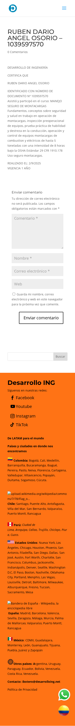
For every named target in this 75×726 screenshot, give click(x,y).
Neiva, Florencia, (39, 470)
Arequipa (21, 530)
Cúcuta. (41, 480)
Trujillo (43, 530)
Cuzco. (15, 535)
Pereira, (13, 470)
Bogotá (34, 460)
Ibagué (51, 465)
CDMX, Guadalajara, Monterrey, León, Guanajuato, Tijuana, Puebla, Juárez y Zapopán (34, 645)
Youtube (24, 406)
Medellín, (53, 460)
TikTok (22, 424)
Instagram (26, 416)
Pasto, (22, 470)
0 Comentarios (18, 52)
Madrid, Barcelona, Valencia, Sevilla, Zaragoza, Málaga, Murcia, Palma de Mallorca (36, 618)
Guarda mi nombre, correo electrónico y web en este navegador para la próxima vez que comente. (37, 299)
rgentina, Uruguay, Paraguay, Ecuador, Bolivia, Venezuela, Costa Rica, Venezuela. (34, 669)
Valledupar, (15, 475)
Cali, (42, 460)
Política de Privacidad (22, 689)
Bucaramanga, (36, 465)
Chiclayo (54, 530)
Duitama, (14, 480)
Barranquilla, (17, 465)
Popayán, (48, 475)
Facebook (25, 397)
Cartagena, (58, 470)
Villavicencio (32, 475)
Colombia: (21, 460)
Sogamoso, (28, 480)
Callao (33, 530)
